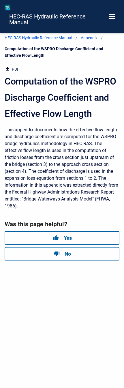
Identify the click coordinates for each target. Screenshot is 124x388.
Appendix (89, 37)
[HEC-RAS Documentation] (7, 7)
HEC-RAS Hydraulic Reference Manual (47, 19)
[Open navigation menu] (112, 16)
